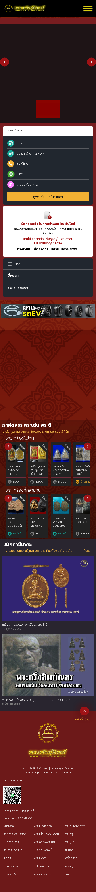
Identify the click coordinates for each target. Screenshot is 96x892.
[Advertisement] (48, 369)
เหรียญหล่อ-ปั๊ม (44, 850)
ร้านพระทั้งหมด (13, 850)
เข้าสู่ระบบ (9, 858)
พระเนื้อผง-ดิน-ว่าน (46, 834)
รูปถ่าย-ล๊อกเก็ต (44, 866)
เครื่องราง (70, 858)
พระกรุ (68, 834)
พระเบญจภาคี (43, 826)
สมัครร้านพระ (12, 866)
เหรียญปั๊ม (70, 866)
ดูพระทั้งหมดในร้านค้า (48, 196)
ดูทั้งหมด (87, 551)
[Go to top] (84, 711)
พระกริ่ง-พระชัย (44, 842)
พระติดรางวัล (43, 874)
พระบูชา (69, 842)
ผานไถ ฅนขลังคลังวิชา (82, 520)
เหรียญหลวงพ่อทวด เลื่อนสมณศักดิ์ (25, 625)
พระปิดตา (40, 858)
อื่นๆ (67, 874)
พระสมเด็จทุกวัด (74, 826)
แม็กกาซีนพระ (11, 842)
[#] (12, 788)
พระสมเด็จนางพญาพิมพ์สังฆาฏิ (61, 470)
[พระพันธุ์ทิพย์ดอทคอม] (25, 6)
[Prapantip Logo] (48, 726)
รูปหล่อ (69, 850)
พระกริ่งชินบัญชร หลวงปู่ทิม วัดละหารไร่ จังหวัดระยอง (36, 700)
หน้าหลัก (8, 826)
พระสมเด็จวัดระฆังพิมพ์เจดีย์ (83, 470)
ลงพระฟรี (9, 874)
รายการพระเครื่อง (15, 834)
